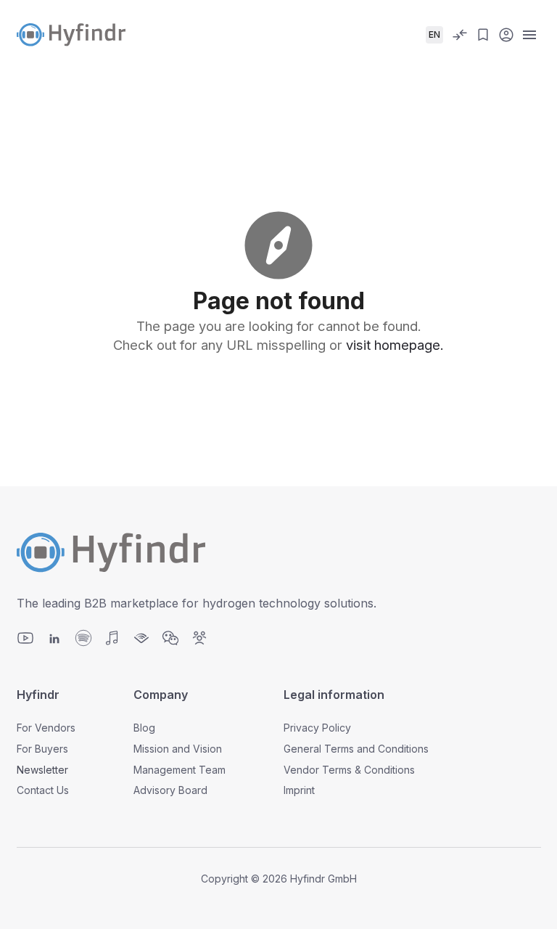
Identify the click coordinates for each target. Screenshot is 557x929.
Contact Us (43, 790)
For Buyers (42, 748)
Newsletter (42, 770)
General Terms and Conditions (356, 748)
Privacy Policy (317, 727)
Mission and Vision (177, 748)
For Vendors (46, 727)
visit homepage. (395, 345)
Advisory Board (170, 790)
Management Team (179, 770)
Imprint (299, 790)
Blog (144, 727)
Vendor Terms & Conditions (349, 770)
